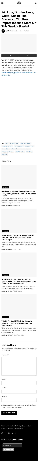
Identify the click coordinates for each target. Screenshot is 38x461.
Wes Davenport (12, 31)
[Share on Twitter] (28, 55)
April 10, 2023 (17, 249)
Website (4, 396)
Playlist (5, 187)
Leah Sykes (6, 149)
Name (4, 379)
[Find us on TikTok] (15, 433)
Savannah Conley (7, 152)
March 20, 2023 (18, 291)
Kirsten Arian (29, 146)
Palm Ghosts (16, 149)
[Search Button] (36, 3)
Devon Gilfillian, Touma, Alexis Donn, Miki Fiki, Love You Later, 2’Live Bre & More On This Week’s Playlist (17, 237)
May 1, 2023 (17, 205)
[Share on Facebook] (10, 55)
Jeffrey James (19, 146)
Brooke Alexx (14, 143)
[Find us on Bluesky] (12, 433)
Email (3, 388)
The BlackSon (20, 152)
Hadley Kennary (7, 146)
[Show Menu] (2, 3)
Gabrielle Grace (25, 143)
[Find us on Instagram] (2, 433)
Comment (5, 355)
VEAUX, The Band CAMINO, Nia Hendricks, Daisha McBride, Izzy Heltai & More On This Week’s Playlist (16, 323)
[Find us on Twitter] (5, 433)
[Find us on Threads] (9, 433)
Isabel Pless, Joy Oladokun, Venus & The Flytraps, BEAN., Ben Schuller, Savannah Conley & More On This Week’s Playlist (18, 281)
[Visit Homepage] (19, 3)
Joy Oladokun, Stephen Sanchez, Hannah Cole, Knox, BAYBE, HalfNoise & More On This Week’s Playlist (18, 193)
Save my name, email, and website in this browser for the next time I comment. (19, 406)
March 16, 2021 (24, 31)
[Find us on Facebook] (18, 433)
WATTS (4, 154)
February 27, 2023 (19, 335)
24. (7, 143)
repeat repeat (26, 149)
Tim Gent (29, 152)
